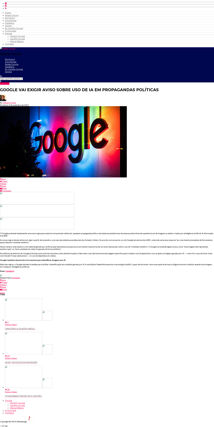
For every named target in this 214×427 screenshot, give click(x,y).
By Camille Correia (14, 28)
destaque (16, 278)
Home (8, 13)
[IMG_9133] (37, 203)
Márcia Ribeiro (17, 41)
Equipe (8, 33)
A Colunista (10, 31)
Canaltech (10, 271)
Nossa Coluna (11, 15)
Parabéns (9, 23)
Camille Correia (17, 39)
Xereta (8, 26)
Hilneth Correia (17, 36)
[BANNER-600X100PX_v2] (37, 216)
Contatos (9, 44)
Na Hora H (10, 18)
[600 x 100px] (37, 229)
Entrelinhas (10, 20)
